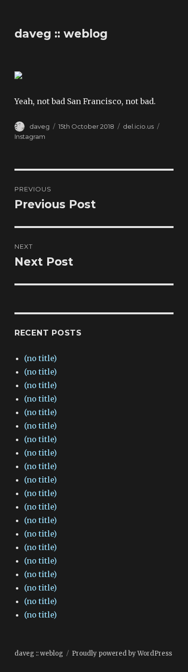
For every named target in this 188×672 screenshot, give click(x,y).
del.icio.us (138, 126)
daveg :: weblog (60, 33)
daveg (39, 126)
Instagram (29, 136)
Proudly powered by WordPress (122, 653)
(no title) (40, 358)
